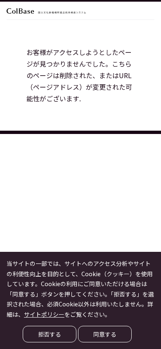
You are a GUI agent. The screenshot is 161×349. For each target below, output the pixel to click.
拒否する (49, 334)
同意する (104, 334)
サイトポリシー (44, 314)
